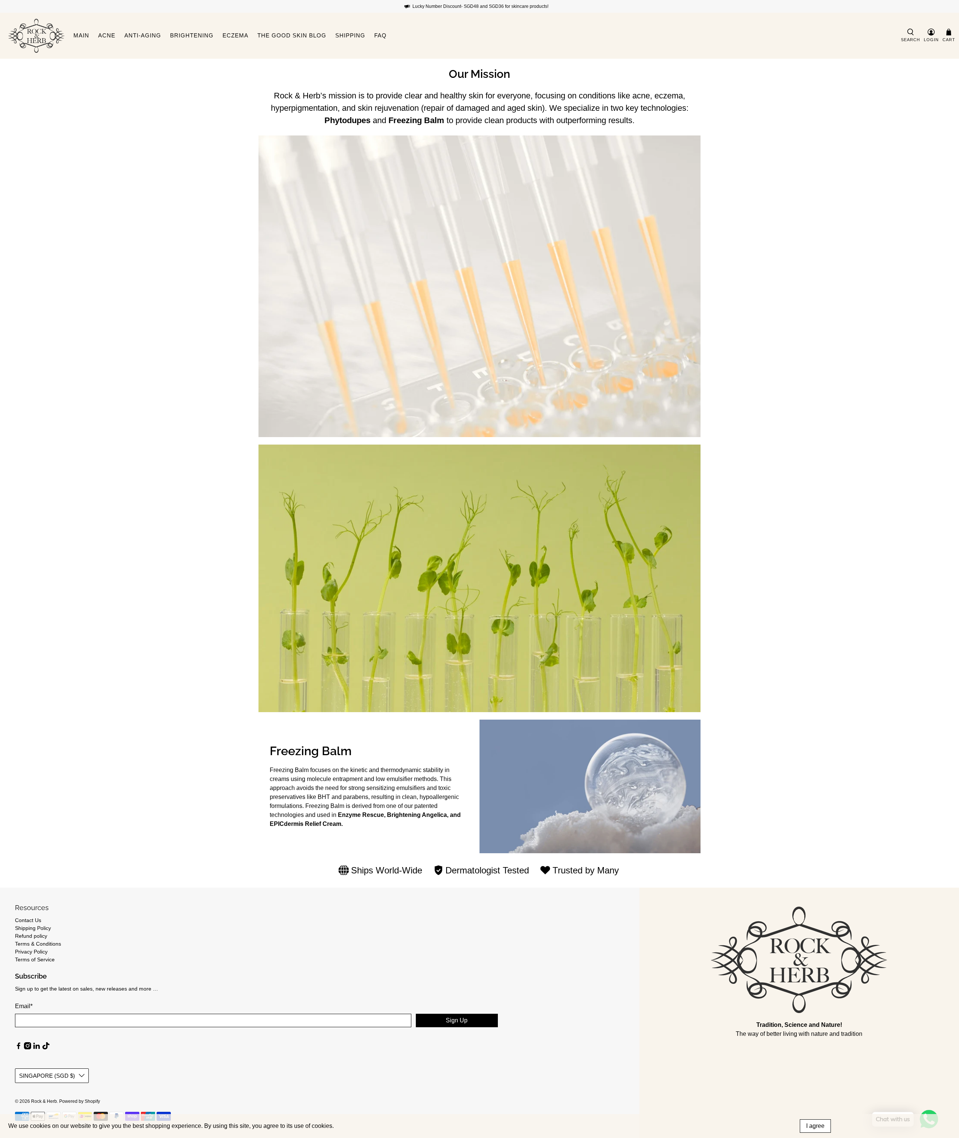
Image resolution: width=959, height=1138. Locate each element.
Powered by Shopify (79, 1101)
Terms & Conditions (38, 944)
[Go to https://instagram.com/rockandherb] (27, 1047)
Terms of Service (35, 959)
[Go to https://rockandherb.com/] (36, 36)
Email (24, 1006)
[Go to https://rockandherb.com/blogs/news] (799, 959)
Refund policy (31, 936)
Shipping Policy (33, 928)
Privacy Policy (31, 952)
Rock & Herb (44, 1101)
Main (81, 35)
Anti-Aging (142, 35)
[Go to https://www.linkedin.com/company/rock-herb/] (36, 1047)
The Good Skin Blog (291, 35)
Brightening (192, 35)
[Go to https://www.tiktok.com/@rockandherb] (45, 1047)
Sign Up (457, 1020)
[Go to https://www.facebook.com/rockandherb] (18, 1047)
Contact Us (28, 920)
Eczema (235, 35)
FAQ (380, 35)
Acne (106, 35)
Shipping (350, 35)
